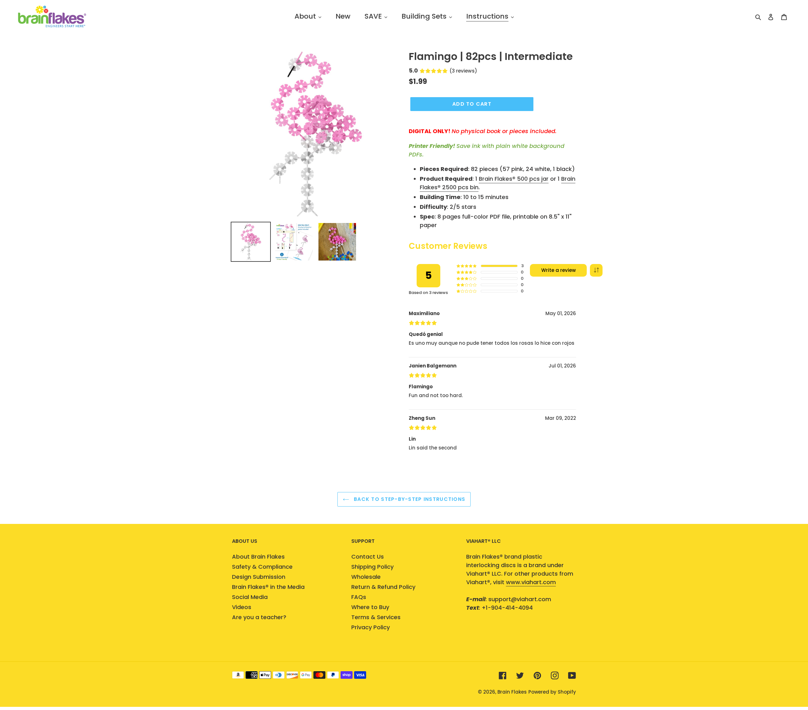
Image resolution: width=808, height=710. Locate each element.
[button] (596, 270)
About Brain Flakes (258, 556)
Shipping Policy (372, 567)
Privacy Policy (370, 627)
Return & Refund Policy (383, 587)
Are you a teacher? (259, 617)
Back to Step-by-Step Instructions (409, 499)
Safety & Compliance (262, 567)
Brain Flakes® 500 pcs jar (514, 179)
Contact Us (367, 556)
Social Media (250, 597)
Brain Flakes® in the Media (268, 587)
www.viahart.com (531, 582)
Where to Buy (370, 607)
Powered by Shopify (552, 692)
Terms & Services (376, 617)
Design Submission (258, 577)
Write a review (558, 270)
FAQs (358, 597)
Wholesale (366, 577)
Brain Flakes (512, 692)
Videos (241, 607)
